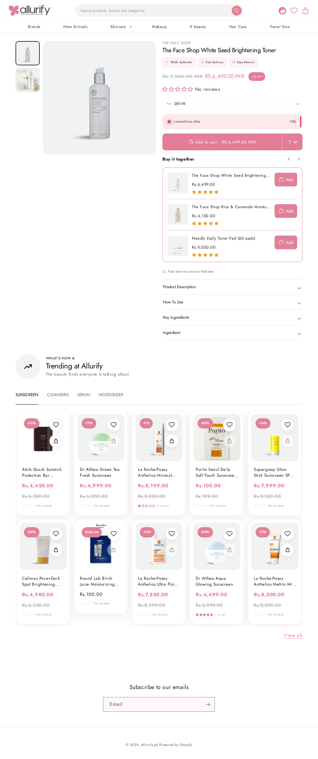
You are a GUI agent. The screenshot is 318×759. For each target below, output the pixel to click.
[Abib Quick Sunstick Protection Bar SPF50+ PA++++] (43, 437)
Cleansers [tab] (58, 395)
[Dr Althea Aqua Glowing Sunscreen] (216, 546)
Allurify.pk (149, 744)
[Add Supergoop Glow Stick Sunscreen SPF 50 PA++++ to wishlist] (287, 424)
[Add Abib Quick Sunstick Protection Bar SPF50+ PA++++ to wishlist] (55, 424)
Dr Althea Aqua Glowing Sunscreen (214, 581)
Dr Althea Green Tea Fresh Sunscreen (100, 472)
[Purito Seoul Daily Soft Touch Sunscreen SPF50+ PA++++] (216, 437)
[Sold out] (113, 440)
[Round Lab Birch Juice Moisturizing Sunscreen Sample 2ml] (101, 546)
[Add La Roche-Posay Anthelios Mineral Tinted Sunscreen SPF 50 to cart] (171, 440)
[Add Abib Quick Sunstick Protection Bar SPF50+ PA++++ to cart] (55, 440)
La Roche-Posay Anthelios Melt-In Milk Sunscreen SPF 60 (274, 581)
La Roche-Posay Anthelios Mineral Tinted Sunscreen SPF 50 (158, 472)
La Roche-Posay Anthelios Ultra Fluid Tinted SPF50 (158, 581)
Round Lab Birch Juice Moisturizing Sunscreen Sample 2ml (98, 581)
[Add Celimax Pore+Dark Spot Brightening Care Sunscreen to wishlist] (55, 533)
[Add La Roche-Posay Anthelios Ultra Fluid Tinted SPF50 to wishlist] (171, 533)
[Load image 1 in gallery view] (28, 53)
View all (293, 635)
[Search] (237, 11)
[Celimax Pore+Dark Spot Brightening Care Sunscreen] (43, 546)
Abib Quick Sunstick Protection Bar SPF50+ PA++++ (41, 472)
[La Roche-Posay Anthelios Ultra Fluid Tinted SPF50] (159, 546)
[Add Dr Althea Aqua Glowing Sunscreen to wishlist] (229, 533)
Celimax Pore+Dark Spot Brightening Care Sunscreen (41, 581)
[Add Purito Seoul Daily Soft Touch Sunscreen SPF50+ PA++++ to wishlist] (229, 424)
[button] (305, 10)
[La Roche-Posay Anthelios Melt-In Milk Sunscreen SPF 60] (274, 546)
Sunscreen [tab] (27, 395)
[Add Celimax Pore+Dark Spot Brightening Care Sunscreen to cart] (55, 549)
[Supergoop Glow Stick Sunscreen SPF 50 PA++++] (274, 437)
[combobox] (159, 10)
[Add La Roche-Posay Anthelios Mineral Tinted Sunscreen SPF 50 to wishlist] (171, 424)
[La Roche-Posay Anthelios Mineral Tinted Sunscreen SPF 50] (159, 437)
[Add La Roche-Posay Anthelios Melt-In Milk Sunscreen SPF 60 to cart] (287, 549)
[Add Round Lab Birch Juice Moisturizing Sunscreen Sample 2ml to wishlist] (113, 533)
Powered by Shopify (175, 744)
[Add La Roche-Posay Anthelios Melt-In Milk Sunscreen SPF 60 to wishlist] (287, 533)
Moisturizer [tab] (111, 395)
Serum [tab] (83, 395)
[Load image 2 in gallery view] (28, 80)
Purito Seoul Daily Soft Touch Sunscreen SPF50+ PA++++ (216, 472)
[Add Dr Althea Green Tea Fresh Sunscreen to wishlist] (113, 424)
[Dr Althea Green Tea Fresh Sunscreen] (101, 437)
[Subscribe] (208, 704)
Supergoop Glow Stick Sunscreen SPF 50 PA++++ (273, 472)
